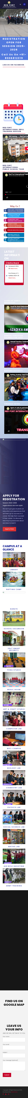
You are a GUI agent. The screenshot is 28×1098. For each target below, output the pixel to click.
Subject (5, 1052)
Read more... (12, 271)
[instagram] (8, 1094)
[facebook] (3, 1094)
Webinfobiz (14, 1092)
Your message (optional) (10, 1060)
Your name (6, 1036)
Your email (6, 1044)
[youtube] (5, 1094)
